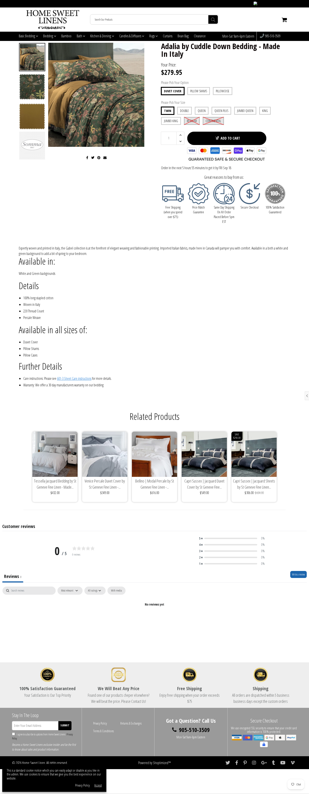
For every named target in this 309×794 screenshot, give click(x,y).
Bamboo (66, 35)
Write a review (298, 574)
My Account (281, 3)
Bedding (48, 35)
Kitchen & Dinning (101, 35)
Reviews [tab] (12, 576)
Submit (64, 725)
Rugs (152, 35)
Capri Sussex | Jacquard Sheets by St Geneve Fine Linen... (254, 484)
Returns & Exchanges (131, 723)
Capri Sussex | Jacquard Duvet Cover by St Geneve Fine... (204, 484)
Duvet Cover (172, 91)
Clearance (200, 35)
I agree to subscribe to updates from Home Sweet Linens (42, 736)
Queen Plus (221, 111)
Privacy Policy (100, 723)
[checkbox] (116, 591)
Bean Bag (183, 35)
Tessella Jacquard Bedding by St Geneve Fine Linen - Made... (55, 484)
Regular (192, 121)
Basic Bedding (27, 35)
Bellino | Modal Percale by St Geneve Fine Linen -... (154, 484)
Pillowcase (222, 91)
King (265, 111)
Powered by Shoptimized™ (154, 762)
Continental (213, 121)
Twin (167, 111)
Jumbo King (171, 121)
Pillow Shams (198, 91)
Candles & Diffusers (130, 35)
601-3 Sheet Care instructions (74, 378)
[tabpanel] (154, 619)
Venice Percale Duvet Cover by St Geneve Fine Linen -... (105, 484)
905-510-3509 (272, 36)
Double (184, 111)
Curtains (167, 35)
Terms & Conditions (103, 731)
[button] (232, 538)
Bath (80, 35)
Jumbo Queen (245, 111)
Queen (202, 111)
